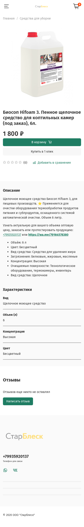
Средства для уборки (35, 18)
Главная (9, 18)
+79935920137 (12, 235)
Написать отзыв (18, 401)
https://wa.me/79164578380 (48, 235)
